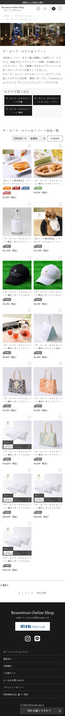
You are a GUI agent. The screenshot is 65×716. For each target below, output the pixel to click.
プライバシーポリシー (13, 687)
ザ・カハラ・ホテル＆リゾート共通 (18, 100)
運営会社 (7, 658)
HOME (6, 15)
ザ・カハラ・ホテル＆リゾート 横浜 (18, 110)
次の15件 (41, 593)
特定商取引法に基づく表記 (15, 694)
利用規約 (7, 665)
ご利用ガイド (9, 672)
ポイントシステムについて (15, 651)
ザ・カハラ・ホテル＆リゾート (21, 19)
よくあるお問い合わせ (13, 680)
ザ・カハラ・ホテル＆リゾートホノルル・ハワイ (46, 100)
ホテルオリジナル (23, 15)
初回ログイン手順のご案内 (32, 2)
